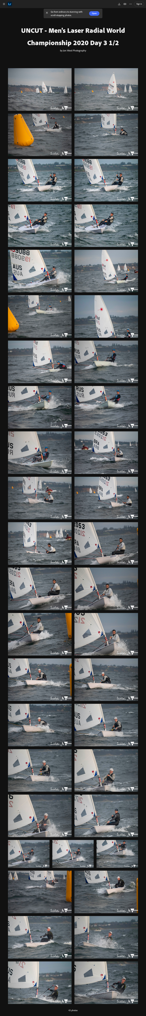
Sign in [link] (139, 4)
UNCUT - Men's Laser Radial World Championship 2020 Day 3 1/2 (73, 36)
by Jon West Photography (73, 50)
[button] (47, 13)
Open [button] (94, 13)
